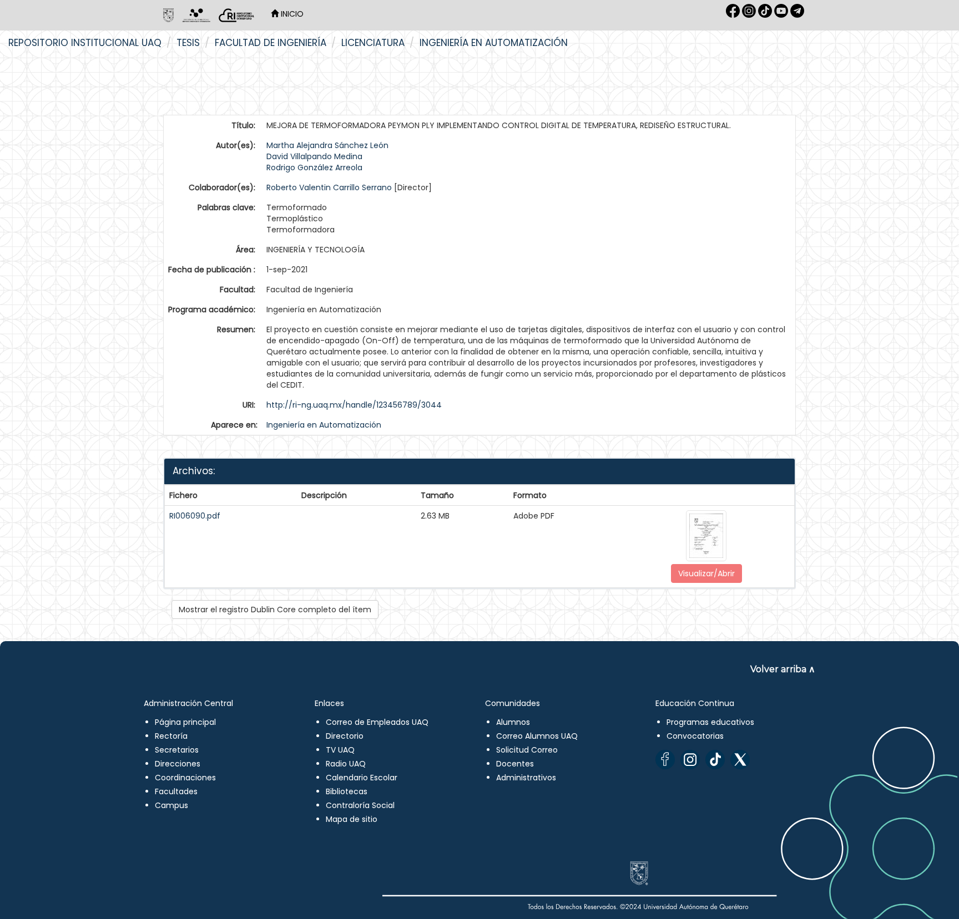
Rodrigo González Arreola (314, 167)
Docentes (515, 763)
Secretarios (177, 749)
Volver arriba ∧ (782, 669)
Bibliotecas (346, 791)
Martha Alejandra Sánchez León (327, 145)
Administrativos (526, 777)
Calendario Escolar (361, 777)
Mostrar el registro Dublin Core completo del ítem (275, 609)
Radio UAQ (346, 763)
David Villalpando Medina (314, 156)
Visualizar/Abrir (706, 573)
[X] (740, 759)
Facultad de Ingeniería (270, 42)
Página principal (185, 722)
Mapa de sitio (351, 819)
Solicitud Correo (527, 749)
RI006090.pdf (194, 515)
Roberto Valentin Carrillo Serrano (329, 187)
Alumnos (513, 722)
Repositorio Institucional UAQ (84, 42)
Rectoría (171, 736)
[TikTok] (715, 759)
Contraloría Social (360, 805)
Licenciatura (373, 42)
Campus (171, 805)
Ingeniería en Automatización (494, 42)
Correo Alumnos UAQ (537, 736)
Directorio (345, 736)
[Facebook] (665, 759)
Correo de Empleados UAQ (377, 722)
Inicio (291, 13)
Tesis (188, 42)
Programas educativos (710, 722)
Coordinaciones (185, 777)
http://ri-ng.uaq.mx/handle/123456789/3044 (354, 404)
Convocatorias (695, 736)
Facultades (176, 791)
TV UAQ (340, 749)
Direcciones (177, 763)
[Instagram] (690, 759)
